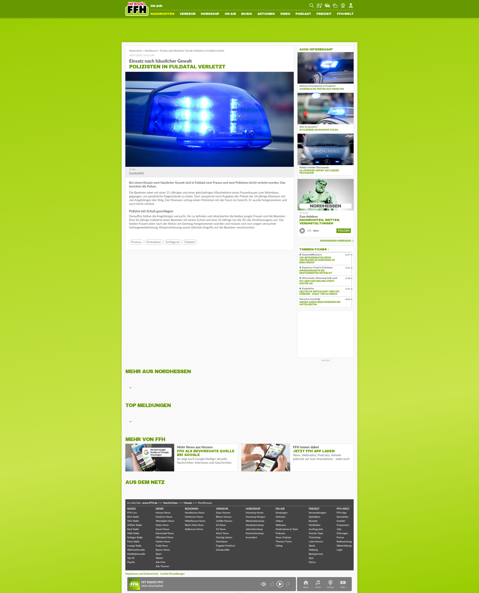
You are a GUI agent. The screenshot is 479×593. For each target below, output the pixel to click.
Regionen (191, 509)
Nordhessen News (195, 513)
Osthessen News (194, 517)
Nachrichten (162, 14)
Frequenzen (343, 525)
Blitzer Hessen (223, 517)
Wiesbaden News (165, 521)
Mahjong (313, 550)
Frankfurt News (164, 517)
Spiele (312, 546)
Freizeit (324, 14)
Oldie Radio (133, 533)
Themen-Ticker (313, 249)
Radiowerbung (344, 542)
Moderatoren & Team (287, 529)
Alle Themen (162, 566)
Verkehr (187, 14)
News (160, 509)
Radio (131, 509)
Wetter (335, 4)
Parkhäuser (222, 542)
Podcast (303, 14)
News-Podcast (283, 537)
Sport (158, 554)
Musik (246, 14)
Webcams (281, 525)
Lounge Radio (134, 546)
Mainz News (162, 525)
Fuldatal (189, 242)
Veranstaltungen (317, 513)
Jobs (339, 529)
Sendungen (281, 513)
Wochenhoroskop (255, 521)
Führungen (342, 533)
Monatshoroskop (255, 525)
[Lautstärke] (263, 584)
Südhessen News (194, 529)
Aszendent (251, 537)
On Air (230, 14)
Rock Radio (133, 529)
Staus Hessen (223, 513)
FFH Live (132, 513)
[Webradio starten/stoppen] (280, 584)
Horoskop (210, 14)
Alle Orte (160, 562)
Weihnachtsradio (136, 550)
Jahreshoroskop (254, 529)
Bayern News (163, 550)
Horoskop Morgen (255, 517)
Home (306, 587)
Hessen (188, 503)
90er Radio (133, 521)
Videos (279, 521)
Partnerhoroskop (255, 533)
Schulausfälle (223, 550)
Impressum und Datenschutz (141, 574)
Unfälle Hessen (224, 521)
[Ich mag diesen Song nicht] (287, 584)
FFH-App (341, 513)
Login (339, 550)
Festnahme (153, 242)
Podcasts (280, 533)
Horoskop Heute (254, 513)
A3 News (221, 525)
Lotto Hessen (316, 542)
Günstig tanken (224, 537)
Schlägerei (173, 242)
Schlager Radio (135, 537)
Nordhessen (151, 51)
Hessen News (163, 513)
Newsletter (343, 517)
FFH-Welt (345, 14)
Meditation (314, 525)
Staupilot (327, 4)
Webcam (343, 4)
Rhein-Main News (194, 525)
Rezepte (313, 521)
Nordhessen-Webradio (335, 241)
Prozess (136, 242)
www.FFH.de (149, 503)
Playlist (319, 4)
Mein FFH (351, 4)
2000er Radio (134, 525)
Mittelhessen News (195, 521)
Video (285, 14)
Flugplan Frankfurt (225, 546)
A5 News (221, 529)
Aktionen (266, 14)
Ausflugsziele (316, 529)
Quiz (311, 558)
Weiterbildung (344, 546)
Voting (279, 546)
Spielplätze (314, 517)
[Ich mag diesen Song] (272, 584)
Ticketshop (315, 537)
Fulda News (162, 546)
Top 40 (131, 558)
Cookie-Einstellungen (172, 574)
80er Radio (133, 517)
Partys (312, 562)
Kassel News (162, 529)
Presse (340, 537)
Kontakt (341, 521)
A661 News (222, 533)
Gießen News (163, 542)
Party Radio (133, 542)
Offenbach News (164, 537)
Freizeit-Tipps (316, 533)
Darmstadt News (165, 533)
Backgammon (316, 554)
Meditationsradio (136, 554)
